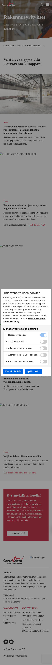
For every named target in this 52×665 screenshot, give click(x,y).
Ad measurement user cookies (22, 355)
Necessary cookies (17, 335)
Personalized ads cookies (20, 361)
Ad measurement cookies (20, 348)
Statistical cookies (17, 341)
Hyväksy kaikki (33, 371)
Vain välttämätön (13, 371)
